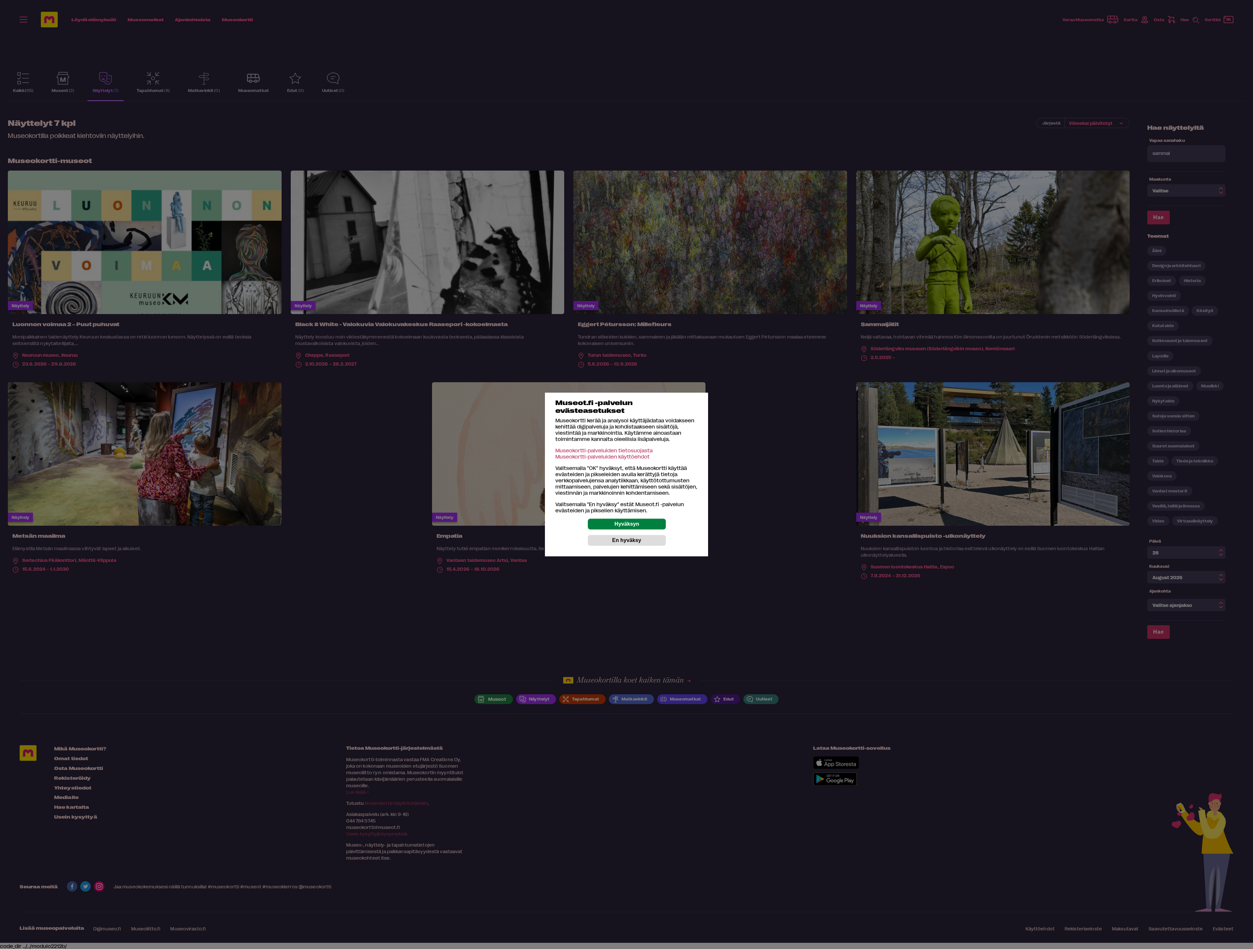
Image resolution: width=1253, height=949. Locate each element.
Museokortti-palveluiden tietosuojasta (604, 450)
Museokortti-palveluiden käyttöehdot (602, 456)
